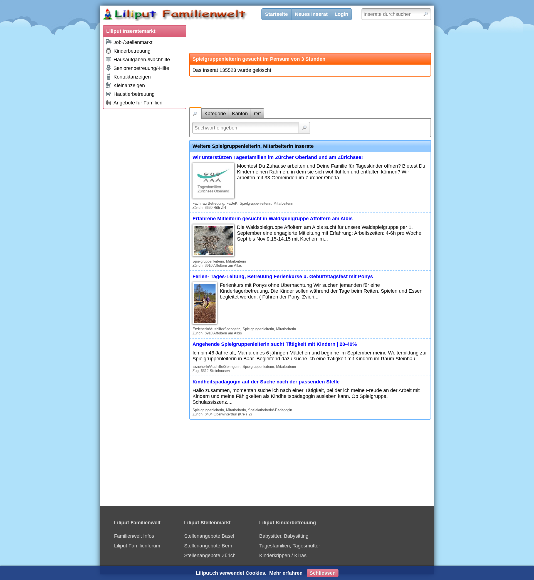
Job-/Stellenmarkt (132, 42)
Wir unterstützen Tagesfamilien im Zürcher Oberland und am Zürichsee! (277, 157)
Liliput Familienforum (137, 546)
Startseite (276, 14)
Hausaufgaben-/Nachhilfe (141, 59)
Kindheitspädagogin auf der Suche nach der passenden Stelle (266, 382)
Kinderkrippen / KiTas (282, 555)
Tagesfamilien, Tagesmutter (289, 546)
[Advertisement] (144, 195)
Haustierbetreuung (134, 94)
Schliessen (323, 573)
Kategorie (215, 113)
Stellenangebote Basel (209, 536)
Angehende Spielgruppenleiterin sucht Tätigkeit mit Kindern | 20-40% (274, 344)
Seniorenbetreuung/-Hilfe (141, 68)
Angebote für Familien (137, 103)
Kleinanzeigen (129, 85)
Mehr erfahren (286, 573)
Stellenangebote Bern (208, 546)
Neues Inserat (311, 14)
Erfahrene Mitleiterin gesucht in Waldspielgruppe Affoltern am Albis (272, 218)
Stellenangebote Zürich (210, 555)
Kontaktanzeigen (132, 77)
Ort (257, 113)
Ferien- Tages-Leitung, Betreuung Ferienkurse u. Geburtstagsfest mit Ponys (282, 276)
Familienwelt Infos (134, 536)
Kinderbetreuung (131, 51)
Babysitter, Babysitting (283, 536)
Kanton (240, 113)
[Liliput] (185, 15)
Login (341, 14)
